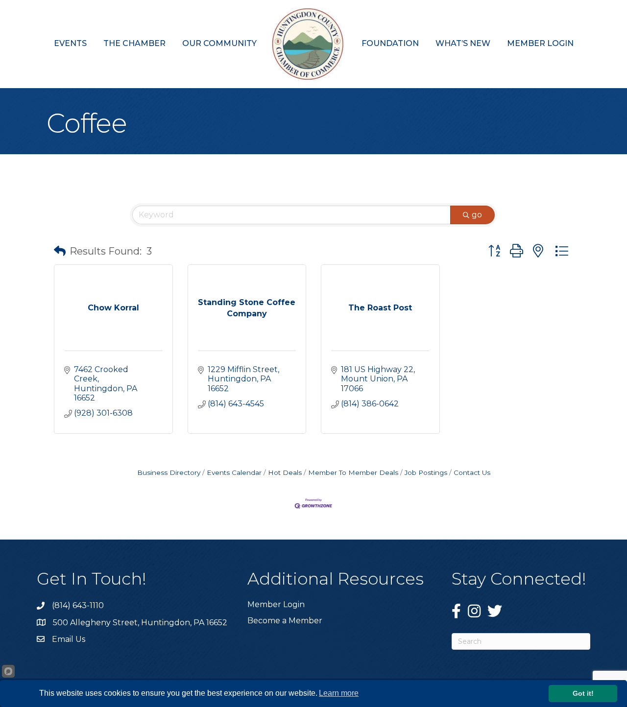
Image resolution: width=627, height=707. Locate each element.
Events (70, 43)
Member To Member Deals (353, 472)
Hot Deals (285, 472)
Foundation (390, 43)
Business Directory (168, 472)
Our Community (219, 43)
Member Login (540, 43)
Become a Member (284, 620)
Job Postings (426, 472)
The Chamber (134, 43)
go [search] (477, 214)
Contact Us (472, 472)
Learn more (339, 693)
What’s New (462, 43)
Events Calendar (234, 472)
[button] (60, 251)
